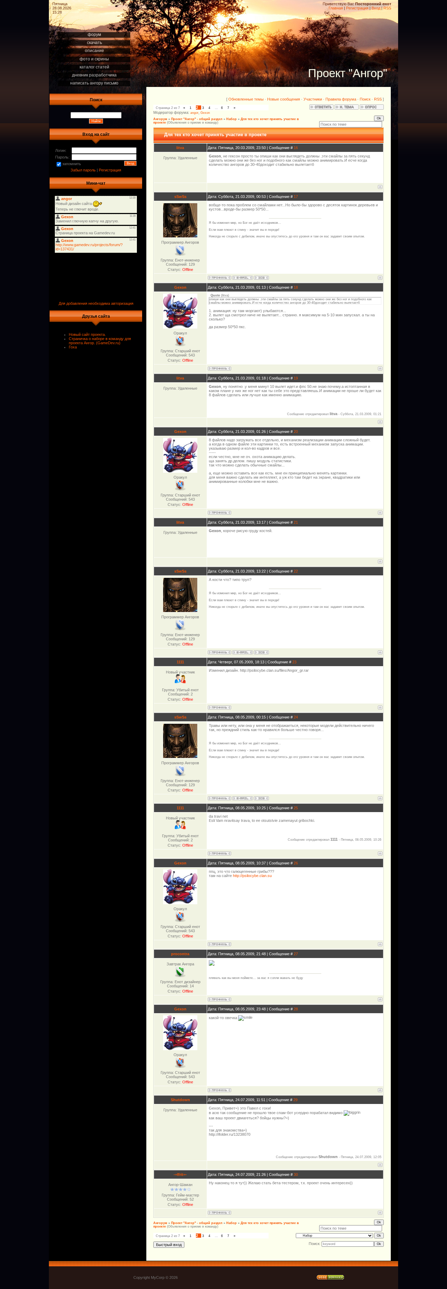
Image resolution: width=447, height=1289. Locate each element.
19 (296, 378)
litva (180, 148)
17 (296, 196)
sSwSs (180, 196)
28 (296, 1009)
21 (296, 522)
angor (194, 113)
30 (296, 1174)
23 (294, 662)
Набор (231, 119)
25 (296, 808)
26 (296, 863)
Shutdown (180, 1100)
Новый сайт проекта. (87, 334)
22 (296, 571)
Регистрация (357, 8)
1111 (180, 662)
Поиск (365, 99)
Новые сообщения (283, 99)
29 (295, 1100)
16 (296, 148)
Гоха (73, 347)
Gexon (205, 113)
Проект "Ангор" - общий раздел (196, 119)
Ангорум (160, 119)
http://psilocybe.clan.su (252, 876)
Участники (312, 99)
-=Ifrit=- (180, 1174)
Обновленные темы (246, 99)
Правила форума (340, 99)
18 (296, 287)
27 (296, 954)
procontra (180, 954)
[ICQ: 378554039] (261, 278)
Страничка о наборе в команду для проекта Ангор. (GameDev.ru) (100, 341)
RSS (387, 8)
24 (296, 717)
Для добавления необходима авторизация (96, 303)
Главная (336, 8)
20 (296, 431)
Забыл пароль (83, 170)
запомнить (71, 164)
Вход (376, 8)
